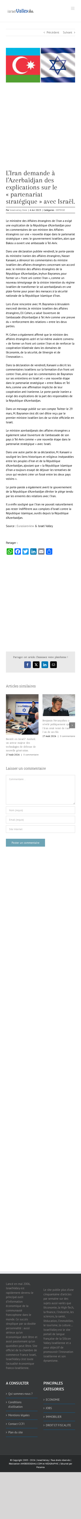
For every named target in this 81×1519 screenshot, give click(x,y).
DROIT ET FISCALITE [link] (58, 1425)
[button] (9, 725)
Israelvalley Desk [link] (18, 210)
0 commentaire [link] (31, 754)
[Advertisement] (40, 129)
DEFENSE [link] (60, 210)
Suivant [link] (67, 32)
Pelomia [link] (40, 1467)
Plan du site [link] (15, 1432)
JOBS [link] (49, 1408)
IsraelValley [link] (43, 1460)
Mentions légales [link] (18, 1415)
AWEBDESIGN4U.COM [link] (31, 1463)
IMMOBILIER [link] (54, 1417)
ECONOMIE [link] (53, 1399)
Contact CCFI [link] (16, 1424)
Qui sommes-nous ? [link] (20, 1394)
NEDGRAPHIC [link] (52, 1463)
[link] (20, 10)
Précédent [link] (53, 32)
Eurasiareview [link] (25, 526)
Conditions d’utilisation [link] (15, 1404)
